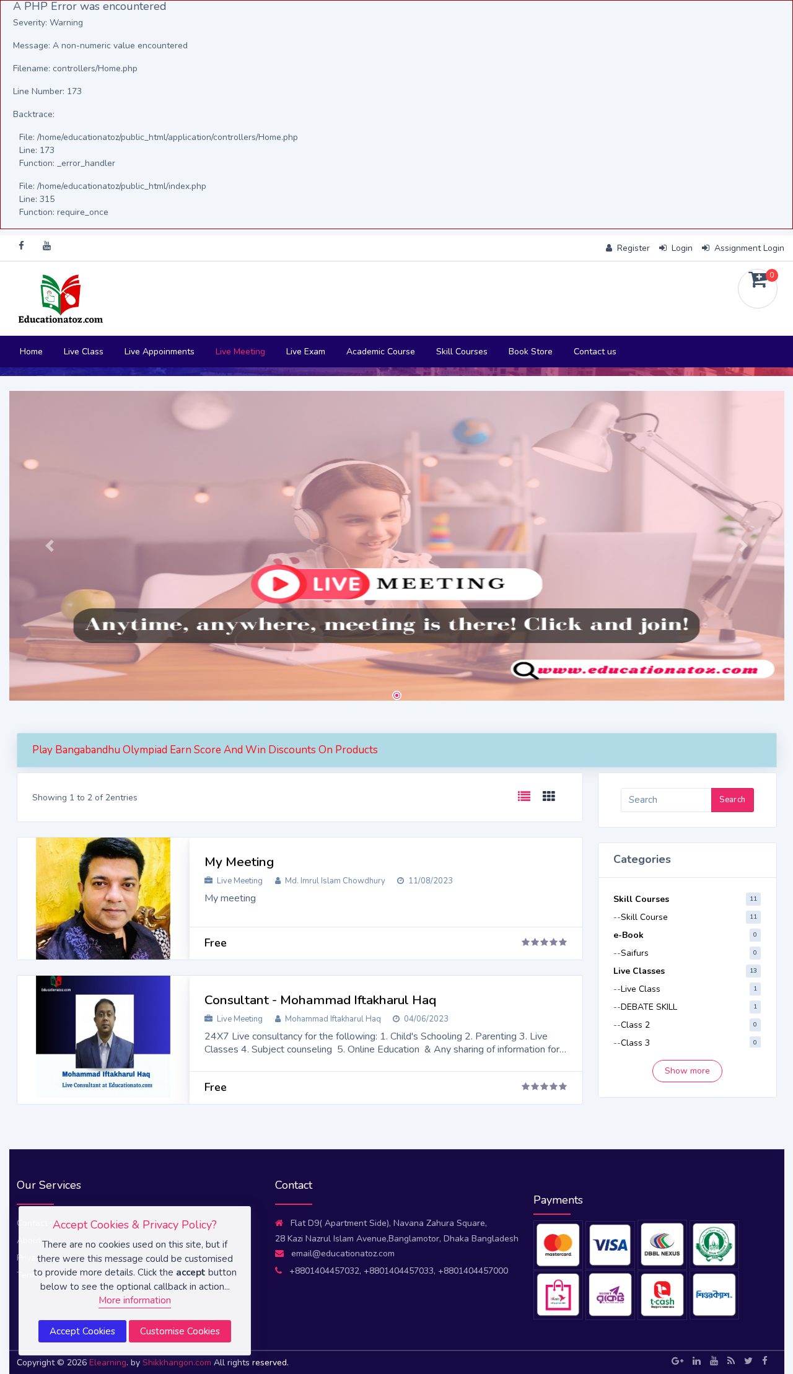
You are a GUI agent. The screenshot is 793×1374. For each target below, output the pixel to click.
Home (31, 351)
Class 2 (635, 1025)
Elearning (107, 1362)
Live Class (83, 351)
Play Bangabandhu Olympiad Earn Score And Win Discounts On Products (205, 750)
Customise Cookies (180, 1331)
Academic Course (380, 351)
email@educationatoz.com (343, 1253)
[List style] (524, 797)
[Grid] (549, 797)
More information (135, 1300)
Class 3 (635, 1043)
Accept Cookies (82, 1331)
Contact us (595, 351)
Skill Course (644, 917)
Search (732, 799)
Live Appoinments (160, 351)
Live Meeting (240, 351)
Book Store (531, 351)
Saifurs (635, 953)
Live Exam (305, 351)
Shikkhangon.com (178, 1362)
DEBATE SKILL (649, 1007)
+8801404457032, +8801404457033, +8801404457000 (398, 1271)
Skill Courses (462, 351)
